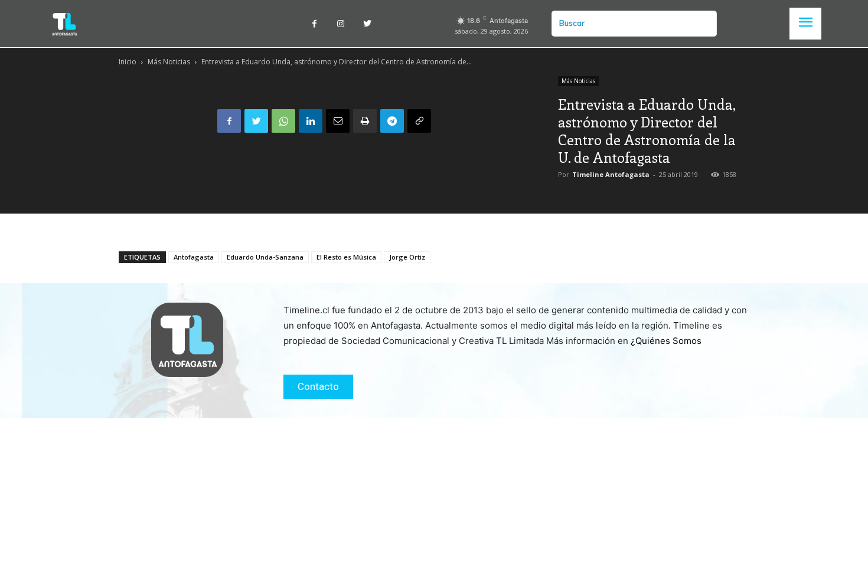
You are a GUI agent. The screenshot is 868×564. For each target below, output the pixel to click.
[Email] (338, 121)
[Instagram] (341, 24)
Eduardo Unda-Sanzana (265, 257)
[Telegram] (392, 121)
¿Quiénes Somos (666, 340)
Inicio (127, 62)
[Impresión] (365, 121)
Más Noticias (169, 62)
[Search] (703, 24)
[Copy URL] (419, 121)
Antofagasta (194, 257)
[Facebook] (314, 24)
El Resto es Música (346, 257)
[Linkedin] (310, 121)
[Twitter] (367, 24)
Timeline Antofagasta (611, 174)
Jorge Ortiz (407, 257)
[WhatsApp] (283, 121)
